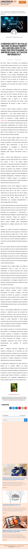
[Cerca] (25, 420)
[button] (10, 408)
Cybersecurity (4, 120)
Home (2, 11)
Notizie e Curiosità (18, 59)
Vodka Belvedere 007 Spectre (11, 505)
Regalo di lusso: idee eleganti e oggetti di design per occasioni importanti (15, 478)
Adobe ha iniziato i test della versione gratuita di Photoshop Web (15, 531)
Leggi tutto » (5, 487)
